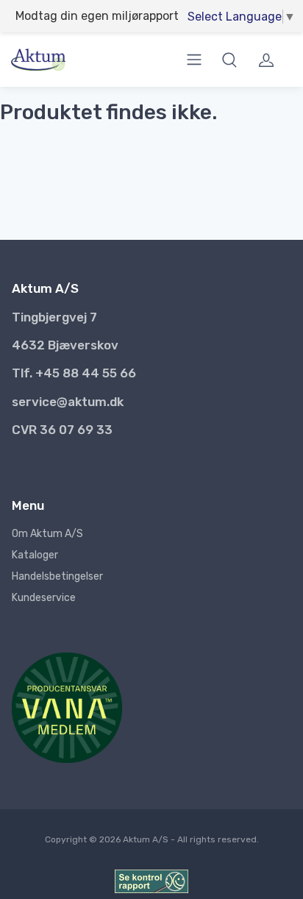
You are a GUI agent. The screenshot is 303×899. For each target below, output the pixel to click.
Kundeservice (44, 597)
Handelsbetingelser (57, 576)
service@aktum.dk (68, 401)
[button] (229, 60)
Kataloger (35, 555)
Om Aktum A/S (47, 533)
